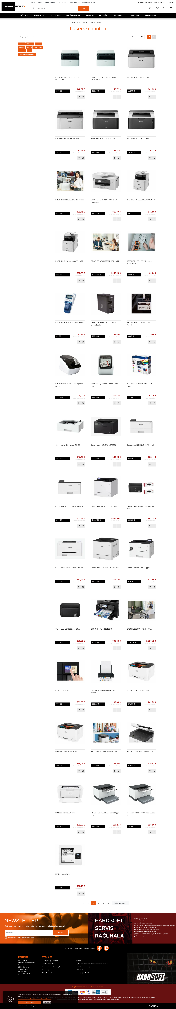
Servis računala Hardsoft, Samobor (53, 967)
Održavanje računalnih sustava (52, 970)
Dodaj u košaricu (67, 96)
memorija (22, 51)
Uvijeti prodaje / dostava (50, 960)
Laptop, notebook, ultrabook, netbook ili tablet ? (92, 964)
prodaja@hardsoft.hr (145, 2)
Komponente (40, 15)
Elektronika (133, 15)
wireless (21, 47)
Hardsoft (109, 928)
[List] (154, 37)
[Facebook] (100, 948)
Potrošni (103, 15)
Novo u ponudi (51, 3)
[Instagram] (107, 948)
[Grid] (149, 37)
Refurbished (150, 15)
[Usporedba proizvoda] (83, 97)
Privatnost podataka (48, 964)
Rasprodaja (63, 3)
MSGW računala (81, 970)
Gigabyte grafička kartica (27, 54)
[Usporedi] (83, 46)
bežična (29, 47)
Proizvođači (75, 3)
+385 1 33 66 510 (160, 2)
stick (40, 47)
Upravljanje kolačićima (83, 973)
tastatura (39, 44)
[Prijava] (164, 7)
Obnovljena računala (49, 973)
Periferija (56, 15)
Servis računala (88, 3)
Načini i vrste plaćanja (83, 967)
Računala (24, 15)
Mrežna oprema (73, 15)
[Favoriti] (79, 97)
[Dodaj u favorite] (83, 51)
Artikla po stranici (120, 903)
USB (35, 47)
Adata (29, 51)
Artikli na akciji (37, 3)
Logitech (22, 44)
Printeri (90, 15)
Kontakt (170, 2)
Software (117, 15)
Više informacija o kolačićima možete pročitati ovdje (35, 999)
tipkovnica (30, 44)
